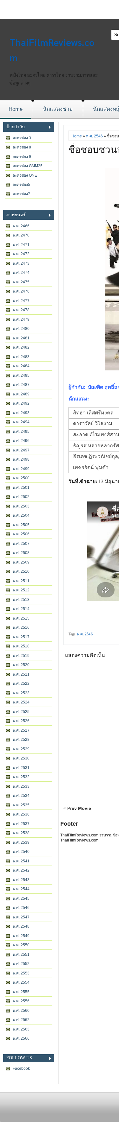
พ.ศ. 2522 (21, 683)
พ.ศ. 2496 (21, 440)
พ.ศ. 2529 (21, 749)
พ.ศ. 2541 (21, 861)
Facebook (21, 1068)
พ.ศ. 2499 (21, 469)
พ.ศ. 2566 (21, 1038)
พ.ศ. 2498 (21, 459)
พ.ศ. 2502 (21, 497)
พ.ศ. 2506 (21, 534)
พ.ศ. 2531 (21, 768)
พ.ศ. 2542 (21, 870)
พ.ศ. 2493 (21, 413)
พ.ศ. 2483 (21, 357)
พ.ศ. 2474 (21, 272)
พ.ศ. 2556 (21, 1001)
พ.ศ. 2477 (21, 301)
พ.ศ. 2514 (21, 609)
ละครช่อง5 (21, 184)
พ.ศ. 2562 (21, 1020)
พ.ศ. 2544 (21, 889)
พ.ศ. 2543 (21, 880)
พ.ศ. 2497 (21, 450)
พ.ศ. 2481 (21, 338)
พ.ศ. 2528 (21, 739)
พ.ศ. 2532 (21, 777)
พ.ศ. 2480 (21, 328)
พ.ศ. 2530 (21, 758)
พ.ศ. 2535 (21, 805)
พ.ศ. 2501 (21, 487)
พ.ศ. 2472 (21, 254)
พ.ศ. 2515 (21, 618)
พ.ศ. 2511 (21, 581)
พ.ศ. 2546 (21, 907)
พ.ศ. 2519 (21, 655)
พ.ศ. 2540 (21, 851)
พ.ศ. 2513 (21, 599)
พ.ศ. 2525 (21, 711)
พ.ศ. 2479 (21, 319)
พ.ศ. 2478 (21, 310)
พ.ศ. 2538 (21, 833)
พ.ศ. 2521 (21, 674)
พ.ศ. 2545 (21, 898)
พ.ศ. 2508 (21, 553)
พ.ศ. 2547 (21, 917)
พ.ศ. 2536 (21, 814)
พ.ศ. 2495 (21, 431)
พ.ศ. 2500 (21, 478)
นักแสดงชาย (58, 109)
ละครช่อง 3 (22, 138)
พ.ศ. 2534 (21, 795)
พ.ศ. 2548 (21, 926)
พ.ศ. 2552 (21, 963)
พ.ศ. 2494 (21, 422)
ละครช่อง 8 (22, 147)
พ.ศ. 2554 (21, 982)
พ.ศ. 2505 (21, 525)
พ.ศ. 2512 (21, 590)
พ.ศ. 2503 (21, 506)
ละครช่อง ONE (25, 175)
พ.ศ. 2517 (21, 637)
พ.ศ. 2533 (21, 786)
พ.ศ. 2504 (21, 515)
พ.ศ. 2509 (21, 562)
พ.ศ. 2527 (21, 730)
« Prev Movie (77, 808)
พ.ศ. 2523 (21, 693)
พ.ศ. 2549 (21, 936)
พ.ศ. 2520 (21, 665)
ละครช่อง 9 (22, 156)
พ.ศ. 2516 (21, 627)
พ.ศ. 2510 (21, 571)
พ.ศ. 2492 (21, 403)
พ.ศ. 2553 (21, 973)
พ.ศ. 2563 (21, 1029)
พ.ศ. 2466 (21, 226)
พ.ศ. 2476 (21, 291)
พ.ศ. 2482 (21, 347)
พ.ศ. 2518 (21, 646)
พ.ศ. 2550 (21, 945)
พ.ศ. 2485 (21, 375)
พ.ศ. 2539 (21, 842)
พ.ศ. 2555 (21, 992)
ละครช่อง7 (21, 194)
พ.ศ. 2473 (21, 263)
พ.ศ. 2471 (21, 245)
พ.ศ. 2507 (21, 543)
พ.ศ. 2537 (21, 824)
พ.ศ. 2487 (21, 384)
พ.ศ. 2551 (21, 954)
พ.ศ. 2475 (21, 282)
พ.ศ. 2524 (21, 702)
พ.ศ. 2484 (21, 366)
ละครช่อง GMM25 (28, 166)
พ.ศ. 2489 (21, 394)
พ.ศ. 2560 (21, 1010)
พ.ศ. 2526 (21, 721)
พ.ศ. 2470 (21, 235)
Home (16, 109)
